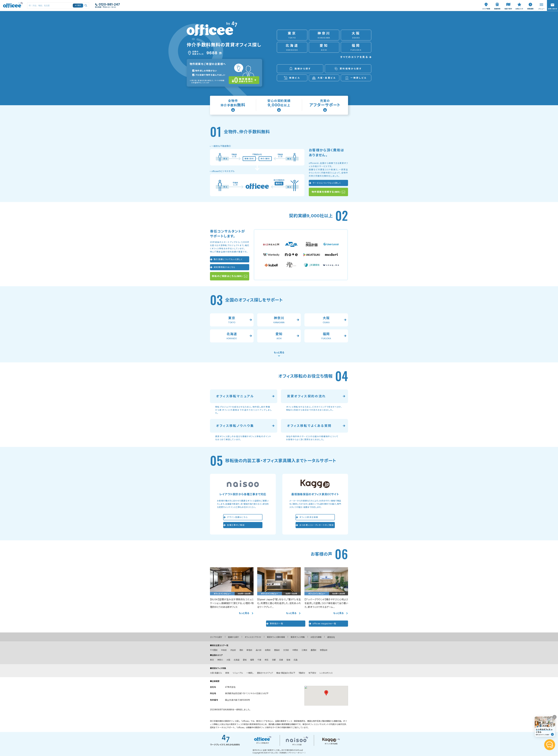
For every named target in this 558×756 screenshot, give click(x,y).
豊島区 (277, 650)
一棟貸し (250, 673)
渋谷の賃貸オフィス (233, 724)
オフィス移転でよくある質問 (309, 426)
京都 (274, 660)
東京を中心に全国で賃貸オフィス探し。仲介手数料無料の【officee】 (278, 750)
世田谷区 (323, 650)
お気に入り (519, 3)
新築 (227, 673)
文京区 (286, 650)
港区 (241, 650)
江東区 (304, 650)
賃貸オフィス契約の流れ (306, 396)
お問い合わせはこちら (552, 4)
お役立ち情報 (316, 637)
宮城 (288, 660)
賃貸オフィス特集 (298, 637)
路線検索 (497, 1)
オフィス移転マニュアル (235, 396)
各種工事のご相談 (236, 525)
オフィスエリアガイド (253, 637)
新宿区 (249, 650)
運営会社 (331, 637)
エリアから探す (216, 637)
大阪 (228, 660)
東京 (212, 660)
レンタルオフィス (326, 673)
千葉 (259, 660)
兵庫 (281, 660)
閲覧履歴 (530, 1)
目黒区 (268, 650)
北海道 (236, 660)
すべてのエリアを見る (354, 57)
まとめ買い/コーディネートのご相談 (316, 525)
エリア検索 (486, 3)
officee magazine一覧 (324, 623)
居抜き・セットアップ (265, 673)
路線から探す (233, 637)
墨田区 (313, 650)
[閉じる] (554, 717)
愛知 (245, 660)
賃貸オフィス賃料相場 (276, 637)
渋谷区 (233, 650)
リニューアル (238, 673)
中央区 (224, 650)
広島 (295, 660)
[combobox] (58, 5)
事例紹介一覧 (276, 623)
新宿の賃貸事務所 (251, 724)
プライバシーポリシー (296, 753)
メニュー (541, 1)
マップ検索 (508, 3)
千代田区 (214, 650)
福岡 (252, 660)
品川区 (258, 650)
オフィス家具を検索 (308, 517)
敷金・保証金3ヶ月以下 (285, 673)
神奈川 (220, 660)
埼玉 (266, 660)
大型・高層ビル (216, 673)
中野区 (295, 650)
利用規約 (229, 709)
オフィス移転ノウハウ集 (235, 426)
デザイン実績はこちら (237, 517)
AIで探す (78, 5)
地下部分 (312, 673)
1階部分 (302, 673)
